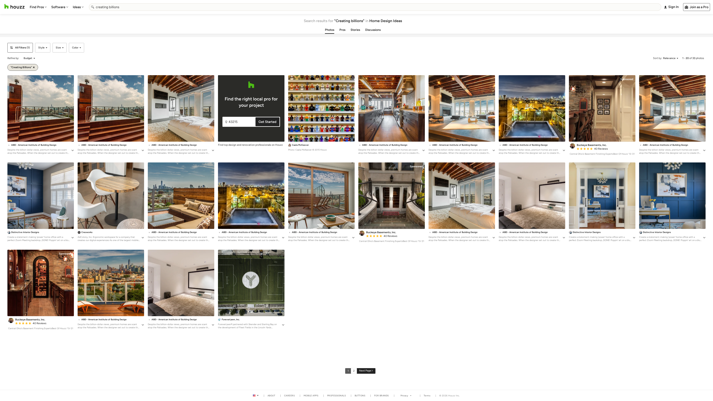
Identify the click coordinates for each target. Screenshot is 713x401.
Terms (427, 395)
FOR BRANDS (381, 395)
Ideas (77, 7)
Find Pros (37, 7)
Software (58, 7)
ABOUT (271, 395)
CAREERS (289, 395)
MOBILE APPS (311, 395)
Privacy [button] (404, 395)
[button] (20, 48)
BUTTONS (360, 395)
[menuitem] (38, 7)
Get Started (267, 122)
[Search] (92, 7)
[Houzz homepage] (14, 6)
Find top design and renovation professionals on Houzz (250, 144)
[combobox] (375, 7)
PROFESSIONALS (336, 395)
